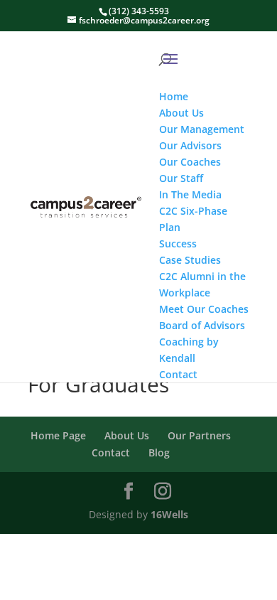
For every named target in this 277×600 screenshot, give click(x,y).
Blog (159, 452)
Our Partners (199, 435)
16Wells (169, 514)
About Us (126, 435)
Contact (111, 452)
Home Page (58, 435)
